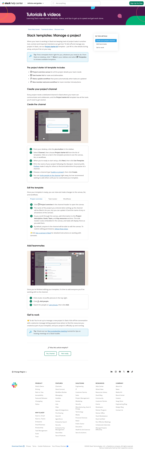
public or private (57, 172)
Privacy (28, 446)
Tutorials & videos (47, 29)
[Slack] (14, 410)
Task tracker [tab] (52, 199)
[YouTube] (128, 372)
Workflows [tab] (67, 199)
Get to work (100, 47)
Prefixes (36, 166)
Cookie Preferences (44, 446)
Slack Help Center (34, 29)
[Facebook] (120, 372)
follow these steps (61, 229)
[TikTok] (132, 372)
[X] (124, 372)
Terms (34, 446)
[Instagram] (116, 372)
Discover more (59, 29)
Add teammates (101, 44)
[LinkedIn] (111, 372)
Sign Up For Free (136, 3)
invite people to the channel (50, 175)
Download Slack (17, 446)
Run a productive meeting (57, 331)
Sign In (124, 3)
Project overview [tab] (36, 199)
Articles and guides (35, 3)
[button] (50, 353)
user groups (53, 305)
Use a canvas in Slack (43, 233)
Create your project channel (105, 40)
